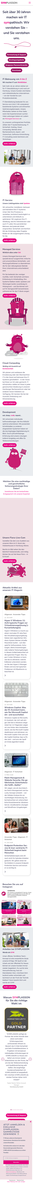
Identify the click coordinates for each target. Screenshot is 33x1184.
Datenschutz (20, 1180)
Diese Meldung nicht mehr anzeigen (16, 1181)
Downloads (16, 70)
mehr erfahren (9, 144)
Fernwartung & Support (16, 55)
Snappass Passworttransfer (17, 65)
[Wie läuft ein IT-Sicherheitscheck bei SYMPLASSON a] (9, 907)
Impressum (12, 1180)
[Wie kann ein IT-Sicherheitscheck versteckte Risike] (24, 922)
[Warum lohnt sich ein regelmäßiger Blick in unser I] (9, 922)
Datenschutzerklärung (11, 1172)
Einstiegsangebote (16, 60)
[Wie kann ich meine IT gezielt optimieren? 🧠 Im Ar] (24, 907)
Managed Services (12, 119)
